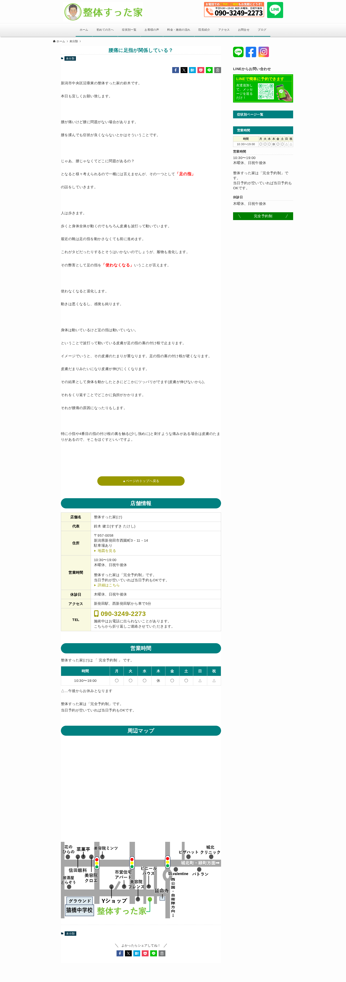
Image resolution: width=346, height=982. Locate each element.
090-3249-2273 (122, 613)
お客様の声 (152, 29)
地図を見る (107, 551)
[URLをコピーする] (217, 70)
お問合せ (244, 29)
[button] (175, 70)
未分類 (70, 58)
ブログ (262, 29)
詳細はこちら (109, 585)
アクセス (224, 29)
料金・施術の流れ (178, 29)
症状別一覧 (129, 29)
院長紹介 (204, 29)
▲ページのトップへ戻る (141, 481)
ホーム (84, 29)
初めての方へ (105, 29)
